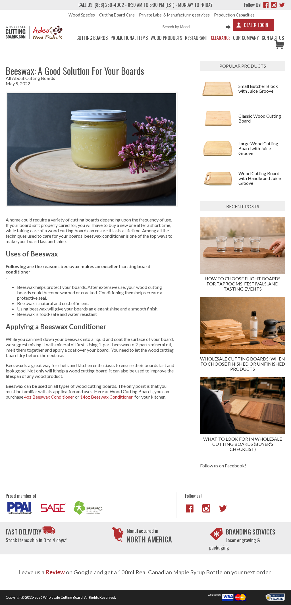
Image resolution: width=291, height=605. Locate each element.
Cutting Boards (92, 37)
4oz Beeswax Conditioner (49, 396)
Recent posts (242, 206)
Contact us (273, 37)
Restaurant (196, 37)
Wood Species (81, 15)
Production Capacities (234, 15)
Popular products (242, 66)
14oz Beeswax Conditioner (106, 396)
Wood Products (166, 37)
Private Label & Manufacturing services (174, 15)
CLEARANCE (220, 37)
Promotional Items (129, 37)
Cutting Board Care (117, 15)
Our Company (246, 37)
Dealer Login (256, 25)
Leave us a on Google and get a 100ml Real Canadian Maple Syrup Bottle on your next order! (145, 572)
